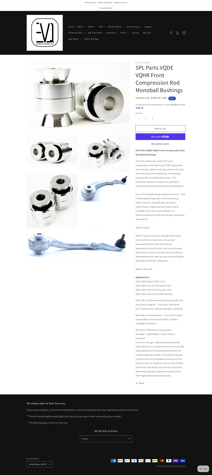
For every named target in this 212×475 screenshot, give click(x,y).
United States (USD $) (38, 464)
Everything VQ (166, 466)
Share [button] (141, 383)
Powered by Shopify (178, 466)
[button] (81, 27)
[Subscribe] (129, 439)
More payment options (160, 143)
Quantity (139, 113)
